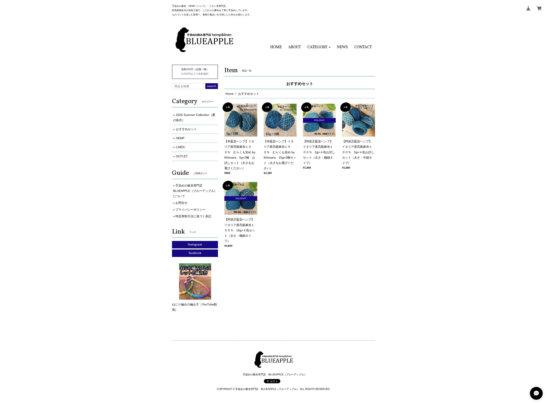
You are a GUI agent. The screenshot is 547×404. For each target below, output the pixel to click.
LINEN (180, 147)
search (211, 86)
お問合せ (181, 202)
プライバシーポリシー (190, 209)
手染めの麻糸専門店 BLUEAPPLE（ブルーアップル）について (195, 191)
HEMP (180, 138)
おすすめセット (186, 129)
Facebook (195, 253)
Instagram (195, 245)
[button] (319, 47)
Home (229, 93)
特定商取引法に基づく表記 (193, 216)
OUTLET (182, 156)
